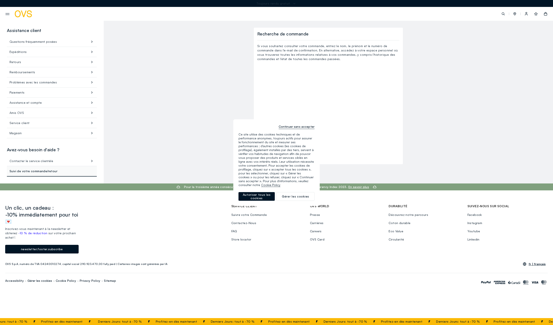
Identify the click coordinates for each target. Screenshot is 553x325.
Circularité (396, 239)
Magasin (16, 133)
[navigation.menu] (7, 14)
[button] (515, 14)
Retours (15, 62)
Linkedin (473, 239)
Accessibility (14, 280)
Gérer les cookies (39, 280)
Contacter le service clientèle (31, 161)
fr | (537, 264)
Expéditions (18, 52)
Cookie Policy (66, 280)
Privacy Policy (90, 280)
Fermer (541, 321)
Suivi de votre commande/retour (33, 171)
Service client (20, 123)
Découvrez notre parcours (408, 215)
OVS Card (317, 239)
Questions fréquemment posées (33, 41)
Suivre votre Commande (249, 215)
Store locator (241, 239)
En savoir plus (358, 187)
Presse (315, 215)
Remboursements (22, 72)
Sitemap (110, 280)
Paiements (17, 92)
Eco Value (396, 231)
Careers (316, 231)
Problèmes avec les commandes (33, 82)
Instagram (474, 223)
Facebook (474, 215)
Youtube (473, 231)
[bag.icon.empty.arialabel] (545, 14)
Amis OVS (17, 113)
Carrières (317, 223)
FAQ (234, 231)
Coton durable (399, 223)
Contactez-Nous (243, 223)
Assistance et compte (26, 102)
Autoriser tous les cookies (257, 196)
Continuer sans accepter (297, 126)
